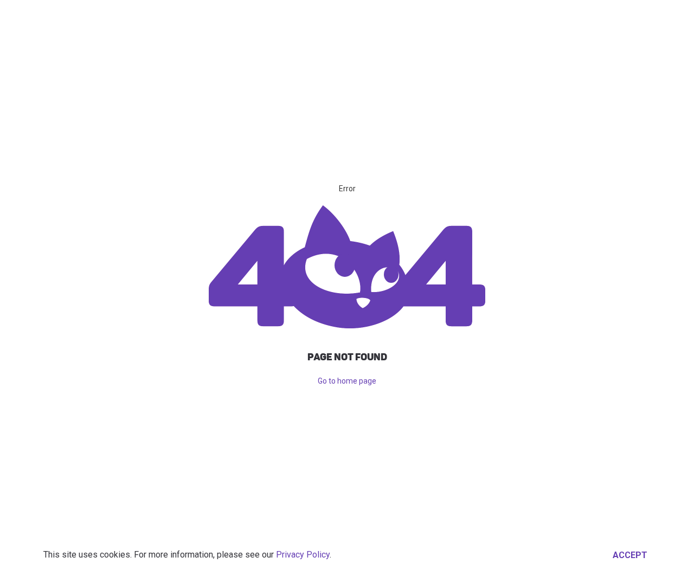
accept (630, 555)
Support (515, 19)
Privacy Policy (303, 554)
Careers (411, 19)
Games (328, 19)
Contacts (463, 19)
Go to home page (347, 381)
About (368, 19)
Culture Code (576, 19)
